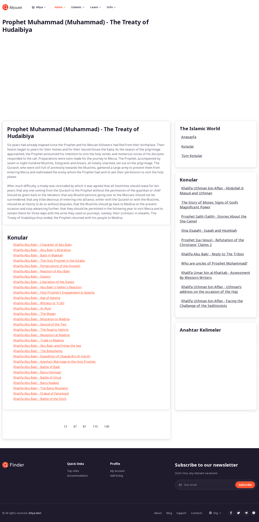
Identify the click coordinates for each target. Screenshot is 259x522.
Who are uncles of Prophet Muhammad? (214, 263)
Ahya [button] (39, 7)
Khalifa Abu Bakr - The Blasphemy (38, 351)
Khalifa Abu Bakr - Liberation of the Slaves (43, 282)
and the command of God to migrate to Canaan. (216, 385)
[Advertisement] (129, 83)
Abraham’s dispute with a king (204, 378)
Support (181, 513)
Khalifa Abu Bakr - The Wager (34, 314)
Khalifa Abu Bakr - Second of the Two (39, 324)
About (158, 513)
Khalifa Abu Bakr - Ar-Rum (32, 308)
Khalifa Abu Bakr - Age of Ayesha (36, 298)
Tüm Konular (191, 155)
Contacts (196, 513)
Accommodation (77, 475)
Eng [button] (215, 513)
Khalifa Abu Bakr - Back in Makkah (38, 255)
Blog (169, 513)
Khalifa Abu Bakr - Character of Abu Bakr (42, 245)
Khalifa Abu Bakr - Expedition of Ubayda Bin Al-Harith (51, 356)
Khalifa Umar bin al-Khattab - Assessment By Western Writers (215, 275)
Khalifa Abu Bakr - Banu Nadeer (36, 383)
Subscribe (245, 485)
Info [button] (110, 7)
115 (95, 426)
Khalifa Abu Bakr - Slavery (32, 276)
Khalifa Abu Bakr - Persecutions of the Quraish (46, 266)
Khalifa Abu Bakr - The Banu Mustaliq (40, 388)
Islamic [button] (76, 7)
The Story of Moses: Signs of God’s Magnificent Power (209, 204)
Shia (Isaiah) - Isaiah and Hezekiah (209, 230)
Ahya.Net (35, 513)
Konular (187, 146)
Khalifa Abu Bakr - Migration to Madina (41, 319)
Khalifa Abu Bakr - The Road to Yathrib (40, 330)
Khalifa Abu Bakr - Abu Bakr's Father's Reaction (47, 287)
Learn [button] (94, 7)
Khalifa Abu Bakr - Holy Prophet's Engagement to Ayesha (53, 292)
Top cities (73, 471)
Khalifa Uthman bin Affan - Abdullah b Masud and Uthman (212, 190)
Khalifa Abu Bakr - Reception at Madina (41, 335)
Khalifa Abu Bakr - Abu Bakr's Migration (42, 250)
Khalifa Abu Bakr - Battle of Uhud (37, 377)
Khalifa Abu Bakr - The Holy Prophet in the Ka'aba (49, 261)
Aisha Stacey (192, 339)
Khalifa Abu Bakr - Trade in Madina (38, 340)
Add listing (116, 475)
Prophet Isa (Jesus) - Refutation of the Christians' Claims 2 (212, 242)
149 (106, 426)
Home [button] (59, 7)
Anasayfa (188, 137)
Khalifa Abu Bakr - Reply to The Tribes (212, 254)
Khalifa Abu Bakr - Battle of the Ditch (39, 399)
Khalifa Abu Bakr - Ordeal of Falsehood (41, 393)
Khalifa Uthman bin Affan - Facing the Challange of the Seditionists (211, 303)
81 (84, 426)
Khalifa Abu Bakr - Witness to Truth (38, 303)
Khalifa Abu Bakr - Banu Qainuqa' (37, 372)
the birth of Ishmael (197, 401)
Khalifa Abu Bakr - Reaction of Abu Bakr (41, 271)
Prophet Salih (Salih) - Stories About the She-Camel (213, 218)
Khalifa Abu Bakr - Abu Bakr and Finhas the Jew (47, 346)
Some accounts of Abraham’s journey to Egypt (214, 393)
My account (117, 471)
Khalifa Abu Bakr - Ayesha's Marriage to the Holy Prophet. (54, 362)
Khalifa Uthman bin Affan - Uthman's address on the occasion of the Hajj (211, 289)
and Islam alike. (218, 362)
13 (65, 426)
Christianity (191, 362)
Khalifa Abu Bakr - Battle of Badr (36, 367)
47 (75, 426)
